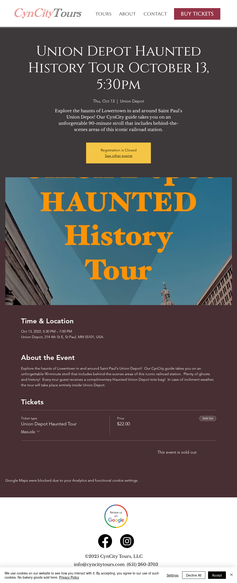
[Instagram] (127, 541)
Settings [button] (172, 575)
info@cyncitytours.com (100, 564)
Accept (217, 575)
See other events (118, 155)
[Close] (231, 575)
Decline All (193, 575)
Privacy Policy (69, 577)
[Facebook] (105, 541)
